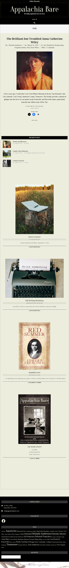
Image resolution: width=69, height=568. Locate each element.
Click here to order (34, 382)
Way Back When (33, 47)
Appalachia (11, 531)
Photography (28, 153)
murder (14, 542)
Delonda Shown (58, 534)
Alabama (3, 531)
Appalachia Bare (21, 531)
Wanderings (34, 153)
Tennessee (12, 544)
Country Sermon (18, 161)
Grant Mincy (5, 539)
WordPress (46, 565)
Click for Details (34, 247)
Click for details (34, 310)
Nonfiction (50, 45)
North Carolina (21, 542)
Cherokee (60, 531)
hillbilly (40, 539)
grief (33, 539)
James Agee (44, 539)
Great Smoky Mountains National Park (21, 539)
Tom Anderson (33, 545)
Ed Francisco (29, 536)
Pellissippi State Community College (39, 542)
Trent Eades (42, 545)
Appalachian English (31, 531)
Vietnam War (54, 545)
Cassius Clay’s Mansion (20, 151)
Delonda (27, 534)
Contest (5, 534)
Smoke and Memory (20, 141)
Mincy (11, 542)
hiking (36, 539)
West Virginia (61, 545)
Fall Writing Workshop (34, 301)
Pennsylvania (54, 542)
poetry (60, 542)
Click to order (34, 458)
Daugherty (17, 534)
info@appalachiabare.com (11, 511)
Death (22, 534)
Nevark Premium (32, 565)
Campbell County (53, 531)
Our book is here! (35, 447)
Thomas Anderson (22, 545)
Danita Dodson (11, 534)
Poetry (26, 162)
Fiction (27, 143)
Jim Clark (50, 539)
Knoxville (5, 542)
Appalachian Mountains (42, 531)
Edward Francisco (43, 536)
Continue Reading (34, 106)
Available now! (34, 372)
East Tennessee (19, 536)
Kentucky (57, 539)
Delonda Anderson (41, 533)
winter (2, 547)
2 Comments (50, 47)
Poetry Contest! (34, 237)
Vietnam (48, 545)
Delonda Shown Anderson (8, 536)
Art (45, 45)
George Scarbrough (56, 536)
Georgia (62, 536)
